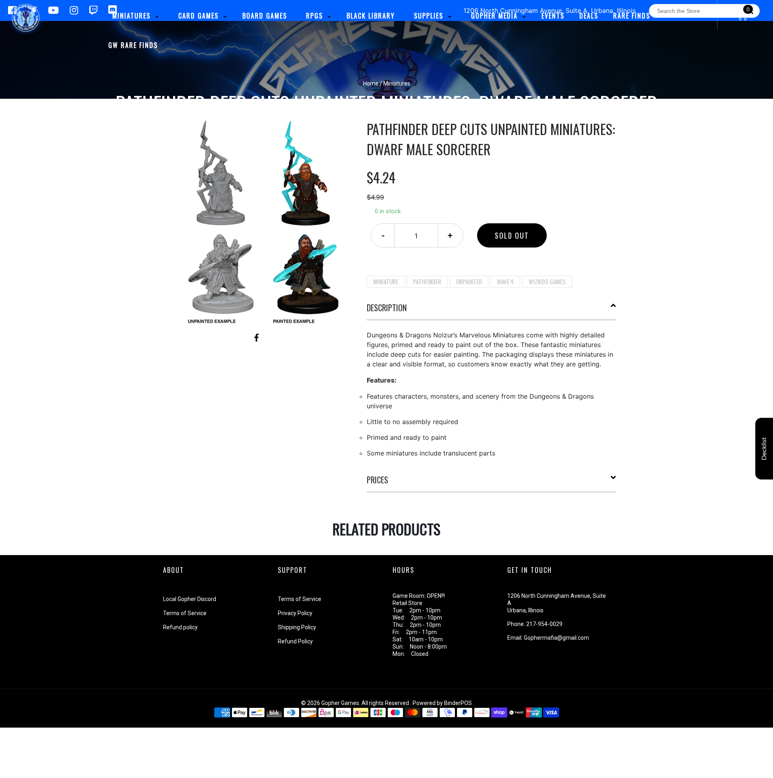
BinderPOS (458, 703)
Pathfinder (427, 281)
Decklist (764, 448)
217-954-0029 (544, 624)
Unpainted (469, 281)
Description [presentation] (387, 308)
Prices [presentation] (377, 480)
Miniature (385, 281)
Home (370, 83)
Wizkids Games (547, 281)
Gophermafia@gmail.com (556, 637)
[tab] (491, 311)
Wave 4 (505, 281)
